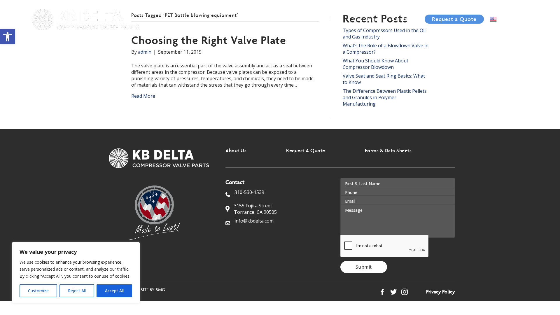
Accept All (114, 290)
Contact (402, 18)
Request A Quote (305, 150)
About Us (271, 18)
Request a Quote (454, 18)
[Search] (528, 19)
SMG (160, 289)
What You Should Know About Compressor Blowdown (375, 63)
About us (235, 150)
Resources (366, 18)
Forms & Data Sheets (388, 150)
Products (306, 18)
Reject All (77, 290)
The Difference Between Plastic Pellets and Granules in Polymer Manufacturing (385, 97)
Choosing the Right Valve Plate (208, 40)
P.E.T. (336, 18)
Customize (38, 290)
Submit (364, 267)
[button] (7, 36)
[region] (76, 272)
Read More (143, 96)
